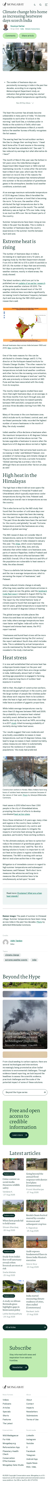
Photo (25, 795)
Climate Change (12, 955)
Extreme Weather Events (16, 960)
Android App (32, 1459)
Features (7, 1419)
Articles (6, 1408)
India (22, 29)
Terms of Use (32, 1419)
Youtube (30, 1443)
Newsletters (32, 1412)
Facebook (30, 1451)
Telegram (30, 1455)
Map (9, 348)
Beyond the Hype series (16, 1092)
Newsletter (17, 1367)
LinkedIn (30, 1435)
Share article (28, 36)
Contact (30, 1404)
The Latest (8, 1423)
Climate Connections (32, 29)
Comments (10, 36)
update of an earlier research (32, 283)
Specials (7, 1412)
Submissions (32, 1415)
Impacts (30, 1408)
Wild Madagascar (11, 1435)
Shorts (6, 1415)
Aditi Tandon (16, 941)
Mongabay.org (9, 1443)
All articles (11, 1327)
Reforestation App (11, 1447)
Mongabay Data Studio (13, 1465)
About (29, 1400)
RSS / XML (31, 1467)
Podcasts (7, 1404)
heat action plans (22, 814)
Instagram (31, 1439)
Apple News (31, 1463)
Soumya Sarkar (17, 26)
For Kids (6, 1439)
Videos (6, 1400)
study (14, 723)
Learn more (17, 1135)
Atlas (17, 544)
